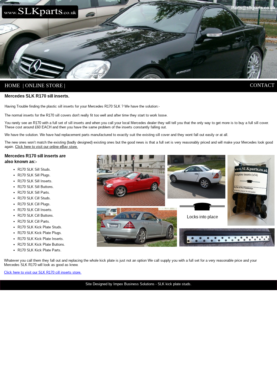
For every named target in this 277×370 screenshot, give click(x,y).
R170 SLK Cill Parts (33, 221)
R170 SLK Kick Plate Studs (39, 227)
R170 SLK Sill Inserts (34, 181)
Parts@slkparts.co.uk (253, 7)
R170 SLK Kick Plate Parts (39, 250)
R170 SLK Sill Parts (33, 192)
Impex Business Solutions (133, 284)
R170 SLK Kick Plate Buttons (41, 244)
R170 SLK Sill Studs (34, 169)
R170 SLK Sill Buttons (35, 187)
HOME (12, 85)
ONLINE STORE (44, 85)
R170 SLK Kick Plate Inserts (40, 239)
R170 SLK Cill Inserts (34, 210)
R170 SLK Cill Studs (34, 198)
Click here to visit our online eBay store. (46, 147)
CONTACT (262, 85)
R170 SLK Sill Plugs (34, 175)
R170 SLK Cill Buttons (35, 215)
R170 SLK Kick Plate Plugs (39, 233)
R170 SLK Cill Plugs (34, 204)
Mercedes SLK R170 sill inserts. (37, 96)
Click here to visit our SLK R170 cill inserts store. (42, 272)
